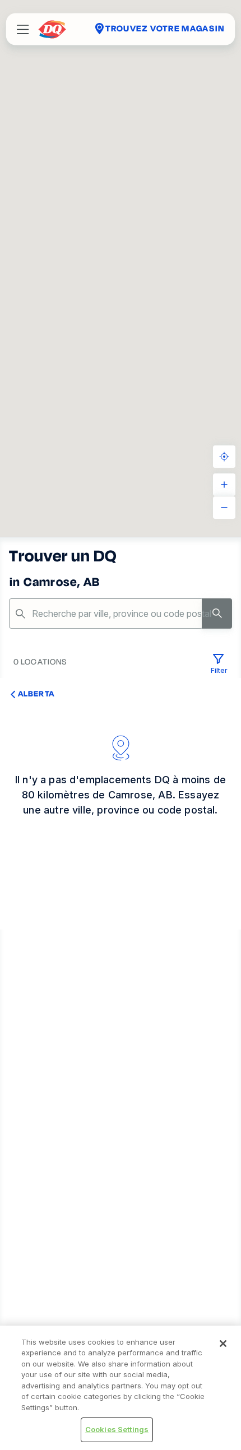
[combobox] (120, 613)
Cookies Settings (117, 1429)
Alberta (36, 693)
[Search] (217, 613)
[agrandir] (224, 484)
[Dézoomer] (224, 507)
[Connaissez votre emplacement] (224, 456)
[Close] (223, 1343)
